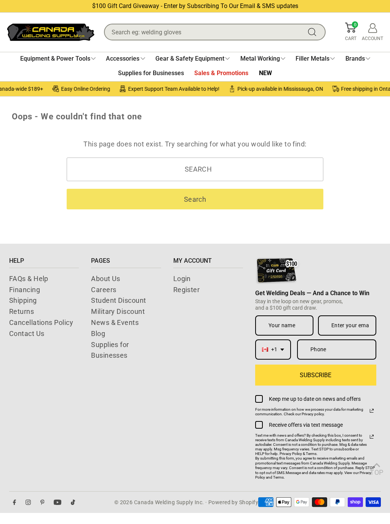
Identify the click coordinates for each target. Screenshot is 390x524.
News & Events (115, 322)
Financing (24, 290)
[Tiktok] (73, 502)
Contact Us (27, 334)
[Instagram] (28, 502)
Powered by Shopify (233, 502)
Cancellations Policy (41, 322)
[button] (350, 32)
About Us (105, 279)
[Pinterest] (42, 502)
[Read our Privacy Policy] (371, 410)
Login (182, 279)
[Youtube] (57, 502)
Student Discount (118, 300)
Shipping (23, 300)
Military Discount (118, 311)
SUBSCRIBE (315, 375)
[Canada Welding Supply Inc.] (50, 32)
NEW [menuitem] (265, 73)
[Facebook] (14, 502)
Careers (103, 290)
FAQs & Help (28, 279)
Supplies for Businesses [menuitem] (151, 73)
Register (186, 290)
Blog (98, 334)
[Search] (314, 32)
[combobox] (273, 349)
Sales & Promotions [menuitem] (221, 73)
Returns (21, 311)
